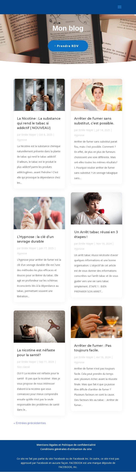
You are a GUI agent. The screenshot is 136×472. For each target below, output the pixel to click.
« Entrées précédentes (30, 423)
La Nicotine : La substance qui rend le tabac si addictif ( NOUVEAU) (39, 123)
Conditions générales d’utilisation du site (66, 449)
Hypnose (22, 139)
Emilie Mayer (28, 134)
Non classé (23, 367)
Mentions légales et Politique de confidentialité (66, 444)
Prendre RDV (68, 46)
